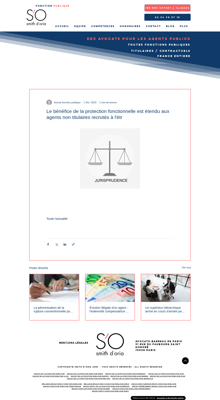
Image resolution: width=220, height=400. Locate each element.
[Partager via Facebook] (48, 244)
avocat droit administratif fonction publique (153, 384)
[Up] (185, 360)
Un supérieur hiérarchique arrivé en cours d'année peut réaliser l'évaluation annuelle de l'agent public (164, 309)
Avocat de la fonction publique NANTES (90, 376)
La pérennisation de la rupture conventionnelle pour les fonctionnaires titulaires (53, 309)
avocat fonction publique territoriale (62, 386)
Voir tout (186, 267)
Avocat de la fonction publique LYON (166, 374)
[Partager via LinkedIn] (65, 244)
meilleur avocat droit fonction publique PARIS (106, 384)
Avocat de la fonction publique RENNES (129, 376)
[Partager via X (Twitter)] (56, 244)
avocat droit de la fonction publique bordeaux (106, 386)
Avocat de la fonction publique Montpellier (88, 378)
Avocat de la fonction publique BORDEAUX (125, 374)
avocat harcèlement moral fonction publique (154, 386)
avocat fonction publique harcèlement (132, 389)
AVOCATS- (143, 341)
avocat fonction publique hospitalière (91, 389)
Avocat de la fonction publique (49, 374)
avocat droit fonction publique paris (110, 391)
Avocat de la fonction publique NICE (167, 376)
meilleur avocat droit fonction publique (62, 384)
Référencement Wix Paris (143, 398)
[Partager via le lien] (73, 244)
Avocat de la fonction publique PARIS (85, 374)
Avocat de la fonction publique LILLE (51, 376)
